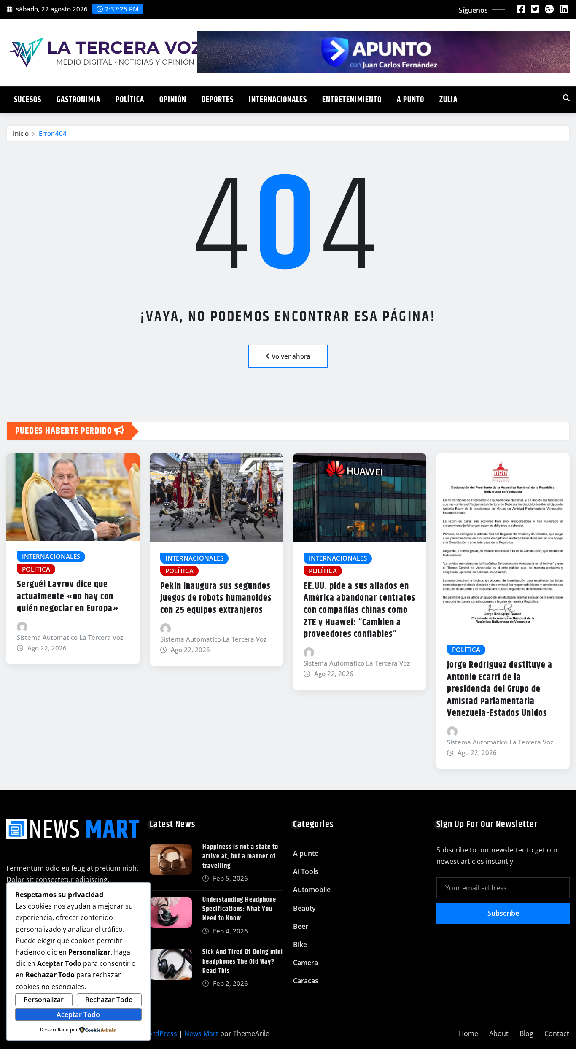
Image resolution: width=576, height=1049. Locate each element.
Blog (526, 1033)
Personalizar (44, 999)
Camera (305, 962)
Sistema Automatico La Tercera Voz (70, 637)
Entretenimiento (352, 100)
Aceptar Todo (78, 1014)
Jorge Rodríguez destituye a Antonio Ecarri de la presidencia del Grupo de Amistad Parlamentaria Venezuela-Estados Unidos (499, 689)
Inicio (21, 133)
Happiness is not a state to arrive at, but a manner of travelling (240, 856)
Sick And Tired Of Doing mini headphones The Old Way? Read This (242, 961)
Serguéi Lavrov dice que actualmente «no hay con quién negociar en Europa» (68, 596)
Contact (556, 1033)
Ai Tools (305, 871)
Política (130, 100)
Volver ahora (291, 356)
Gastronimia (78, 100)
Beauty (304, 908)
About (499, 1033)
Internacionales (278, 100)
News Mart (201, 1033)
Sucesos (27, 100)
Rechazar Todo (109, 999)
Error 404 (53, 133)
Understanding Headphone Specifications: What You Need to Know (239, 909)
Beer (300, 926)
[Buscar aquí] (566, 97)
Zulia (448, 100)
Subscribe (503, 913)
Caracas (305, 980)
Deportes (218, 100)
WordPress (159, 1033)
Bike (300, 944)
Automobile (312, 889)
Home (468, 1033)
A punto (410, 100)
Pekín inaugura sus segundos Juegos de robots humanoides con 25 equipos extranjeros (216, 598)
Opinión (172, 100)
